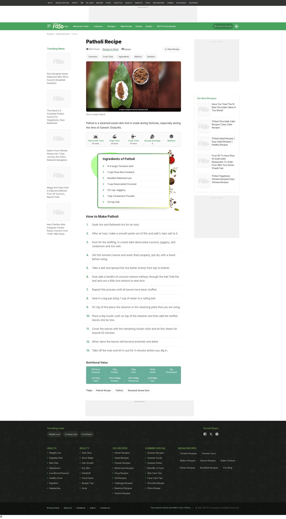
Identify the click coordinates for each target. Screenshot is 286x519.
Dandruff (86, 473)
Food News (87, 434)
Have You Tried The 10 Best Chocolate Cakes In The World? (224, 107)
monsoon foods (81, 26)
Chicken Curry (209, 453)
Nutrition (151, 56)
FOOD (108, 3)
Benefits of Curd (155, 468)
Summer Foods (154, 458)
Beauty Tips (88, 483)
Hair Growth (87, 463)
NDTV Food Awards (166, 26)
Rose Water (87, 458)
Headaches (54, 488)
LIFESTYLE (118, 3)
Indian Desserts (63, 34)
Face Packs (87, 478)
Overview (92, 56)
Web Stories (126, 26)
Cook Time (108, 56)
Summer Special (155, 448)
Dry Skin (86, 468)
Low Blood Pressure (59, 473)
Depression (54, 468)
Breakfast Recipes (209, 467)
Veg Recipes (120, 448)
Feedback (80, 508)
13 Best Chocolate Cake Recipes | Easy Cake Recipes (223, 124)
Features (98, 26)
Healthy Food (55, 478)
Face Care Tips (155, 478)
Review (127, 49)
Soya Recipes (121, 473)
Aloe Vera (87, 453)
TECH (147, 3)
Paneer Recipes (122, 463)
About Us (68, 508)
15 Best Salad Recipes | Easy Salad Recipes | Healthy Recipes (223, 141)
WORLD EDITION (62, 3)
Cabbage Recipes (124, 483)
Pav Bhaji (227, 467)
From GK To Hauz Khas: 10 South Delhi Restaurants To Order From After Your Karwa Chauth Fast (223, 161)
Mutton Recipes (187, 460)
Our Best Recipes (206, 98)
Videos (138, 26)
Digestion (53, 483)
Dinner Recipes (122, 453)
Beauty (85, 448)
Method (138, 56)
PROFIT (75, 3)
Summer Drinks (154, 463)
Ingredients (124, 56)
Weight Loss (54, 434)
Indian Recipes (187, 448)
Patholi (119, 390)
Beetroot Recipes (123, 488)
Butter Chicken (228, 460)
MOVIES (99, 3)
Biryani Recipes (208, 460)
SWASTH (138, 3)
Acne (84, 488)
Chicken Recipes (188, 453)
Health (149, 26)
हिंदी (82, 3)
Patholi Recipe (103, 390)
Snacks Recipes (122, 493)
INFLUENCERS (158, 3)
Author (93, 508)
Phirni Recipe (153, 488)
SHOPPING (193, 3)
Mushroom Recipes (124, 468)
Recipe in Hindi (110, 49)
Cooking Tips (71, 434)
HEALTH (128, 3)
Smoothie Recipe (155, 483)
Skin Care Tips (154, 473)
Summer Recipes (155, 453)
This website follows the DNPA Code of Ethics (170, 508)
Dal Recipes (120, 478)
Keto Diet (53, 463)
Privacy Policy (53, 508)
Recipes (112, 26)
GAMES (170, 3)
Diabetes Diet (55, 458)
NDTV (50, 3)
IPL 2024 (89, 3)
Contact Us (105, 508)
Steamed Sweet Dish (138, 390)
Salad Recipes (122, 458)
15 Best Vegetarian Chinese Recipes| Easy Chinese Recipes (223, 179)
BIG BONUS (181, 3)
